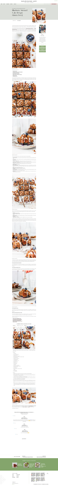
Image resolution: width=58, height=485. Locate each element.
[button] (39, 15)
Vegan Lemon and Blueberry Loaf (17, 318)
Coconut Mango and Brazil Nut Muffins (17, 319)
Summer (20, 8)
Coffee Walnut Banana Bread (29, 28)
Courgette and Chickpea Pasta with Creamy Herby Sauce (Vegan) (31, 465)
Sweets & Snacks (23, 8)
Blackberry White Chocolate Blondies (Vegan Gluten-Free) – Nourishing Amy (24, 412)
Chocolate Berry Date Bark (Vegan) (20, 464)
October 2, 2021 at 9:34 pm (24, 418)
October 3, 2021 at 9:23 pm (25, 431)
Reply (24, 416)
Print (34, 325)
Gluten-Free (17, 8)
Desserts (15, 8)
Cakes (13, 8)
